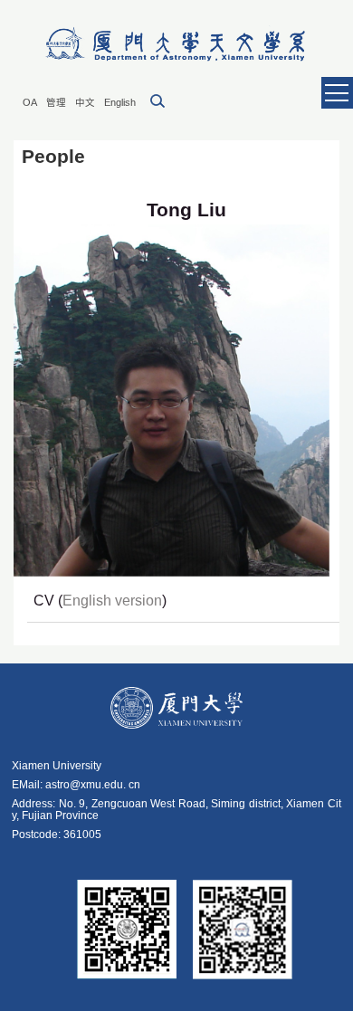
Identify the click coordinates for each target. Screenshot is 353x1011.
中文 (85, 102)
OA (30, 102)
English (120, 102)
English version (112, 600)
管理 (56, 102)
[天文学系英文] (176, 44)
